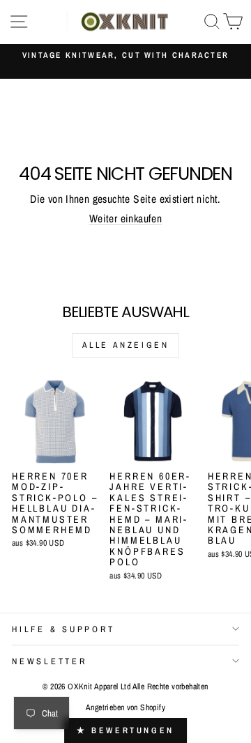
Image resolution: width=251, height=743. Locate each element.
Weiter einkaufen (125, 218)
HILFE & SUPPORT (63, 629)
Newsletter (49, 661)
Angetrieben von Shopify (125, 707)
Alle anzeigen (125, 345)
